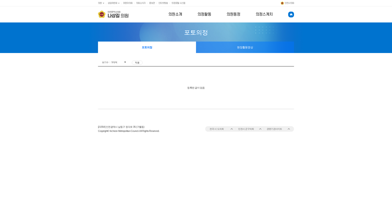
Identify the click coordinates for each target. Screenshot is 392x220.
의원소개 (175, 14)
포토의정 (147, 47)
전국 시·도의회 (217, 129)
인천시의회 (289, 3)
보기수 (105, 62)
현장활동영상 (245, 47)
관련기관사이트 (274, 129)
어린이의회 (127, 3)
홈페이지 (291, 14)
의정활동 (204, 14)
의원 (100, 3)
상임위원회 (112, 3)
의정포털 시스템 (178, 3)
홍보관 (152, 3)
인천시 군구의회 (246, 129)
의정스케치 (264, 14)
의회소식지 (140, 3)
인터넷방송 (163, 3)
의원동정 (233, 14)
